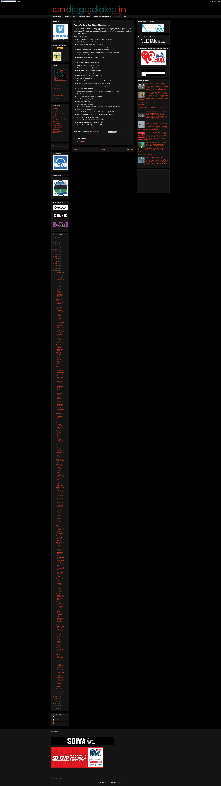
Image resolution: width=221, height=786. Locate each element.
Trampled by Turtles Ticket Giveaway (59, 388)
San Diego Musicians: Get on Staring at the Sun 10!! (60, 308)
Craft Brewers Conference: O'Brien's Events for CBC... (60, 642)
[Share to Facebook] (114, 132)
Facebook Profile (57, 91)
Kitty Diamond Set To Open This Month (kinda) (60, 650)
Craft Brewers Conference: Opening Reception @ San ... (60, 604)
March (58, 688)
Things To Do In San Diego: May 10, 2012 (59, 504)
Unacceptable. (60, 533)
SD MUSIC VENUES (84, 16)
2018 (56, 256)
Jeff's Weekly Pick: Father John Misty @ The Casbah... (60, 680)
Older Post (129, 149)
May (57, 289)
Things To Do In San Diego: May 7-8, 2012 (59, 551)
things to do (110, 134)
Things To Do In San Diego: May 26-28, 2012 (60, 340)
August (58, 282)
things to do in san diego (120, 134)
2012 (56, 270)
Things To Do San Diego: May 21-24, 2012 (59, 376)
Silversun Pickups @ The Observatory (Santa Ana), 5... (60, 566)
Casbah (55, 108)
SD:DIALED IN (57, 16)
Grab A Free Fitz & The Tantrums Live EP (59, 538)
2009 (56, 701)
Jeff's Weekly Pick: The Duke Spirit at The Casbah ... (59, 317)
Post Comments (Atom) (107, 154)
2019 (56, 254)
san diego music (82, 134)
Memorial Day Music (59, 335)
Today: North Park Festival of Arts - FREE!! (59, 396)
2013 (56, 268)
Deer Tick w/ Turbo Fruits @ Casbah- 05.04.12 (60, 498)
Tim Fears (57, 720)
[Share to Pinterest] (116, 132)
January (58, 693)
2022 (56, 247)
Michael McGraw (57, 127)
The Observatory (57, 118)
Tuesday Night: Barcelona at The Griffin (60, 324)
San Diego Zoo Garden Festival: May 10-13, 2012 (60, 490)
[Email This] (109, 132)
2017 (56, 258)
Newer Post (77, 149)
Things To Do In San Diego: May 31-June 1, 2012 (59, 294)
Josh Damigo (56, 123)
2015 (56, 263)
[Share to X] (112, 132)
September (59, 279)
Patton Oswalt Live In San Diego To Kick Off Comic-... (59, 467)
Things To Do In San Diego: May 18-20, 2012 (60, 403)
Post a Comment (80, 141)
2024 (56, 242)
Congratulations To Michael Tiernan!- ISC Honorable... (60, 627)
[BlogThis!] (111, 132)
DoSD (54, 116)
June (57, 286)
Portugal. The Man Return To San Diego (60, 574)
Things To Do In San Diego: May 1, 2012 (59, 665)
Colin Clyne (56, 129)
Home (103, 149)
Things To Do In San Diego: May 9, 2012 (59, 511)
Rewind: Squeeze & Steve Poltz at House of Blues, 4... (59, 657)
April (57, 686)
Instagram (55, 98)
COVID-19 (117, 16)
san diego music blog (93, 134)
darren (56, 723)
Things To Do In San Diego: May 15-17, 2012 (60, 433)
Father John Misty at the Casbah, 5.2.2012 (59, 612)
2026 (56, 237)
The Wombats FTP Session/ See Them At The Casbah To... (60, 519)
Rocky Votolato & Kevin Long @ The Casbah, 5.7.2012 (60, 528)
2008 (56, 703)
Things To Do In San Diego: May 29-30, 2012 (60, 330)
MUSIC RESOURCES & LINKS (102, 16)
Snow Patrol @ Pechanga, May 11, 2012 (60, 455)
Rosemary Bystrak (60, 716)
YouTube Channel (58, 95)
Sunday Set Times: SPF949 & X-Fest (59, 301)
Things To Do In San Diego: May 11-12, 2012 (60, 475)
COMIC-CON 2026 (70, 16)
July (57, 284)
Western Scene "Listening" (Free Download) (59, 482)
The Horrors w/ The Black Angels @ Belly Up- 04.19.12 (60, 619)
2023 (56, 244)
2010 (56, 698)
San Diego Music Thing (59, 114)
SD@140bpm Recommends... (60, 409)
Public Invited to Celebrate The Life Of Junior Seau (60, 558)
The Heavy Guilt (57, 125)
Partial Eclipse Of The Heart (60, 382)
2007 (56, 705)
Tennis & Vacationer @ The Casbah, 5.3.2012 (59, 447)
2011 (56, 696)
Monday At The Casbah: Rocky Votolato (60, 544)
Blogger (120, 782)
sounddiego (103, 134)
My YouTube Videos (56, 778)
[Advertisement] (153, 181)
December (59, 272)
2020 (56, 251)
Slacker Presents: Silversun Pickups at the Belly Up (60, 369)
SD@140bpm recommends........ (60, 461)
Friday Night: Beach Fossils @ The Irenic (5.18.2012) (60, 425)
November (59, 275)
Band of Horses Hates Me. (145, 154)
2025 (56, 240)
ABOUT (126, 16)
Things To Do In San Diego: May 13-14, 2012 (60, 440)
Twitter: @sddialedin (58, 85)
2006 (56, 708)
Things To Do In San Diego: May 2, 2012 (59, 635)
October (58, 277)
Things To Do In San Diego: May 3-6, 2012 (59, 589)
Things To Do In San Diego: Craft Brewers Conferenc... (60, 672)
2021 (56, 249)
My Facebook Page (56, 776)
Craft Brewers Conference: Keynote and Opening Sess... (60, 596)
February (59, 691)
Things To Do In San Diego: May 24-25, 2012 (60, 355)
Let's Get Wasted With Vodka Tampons (60, 362)
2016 (56, 261)
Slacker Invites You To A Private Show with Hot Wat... (60, 347)
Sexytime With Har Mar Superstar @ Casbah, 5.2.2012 (60, 581)
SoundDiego (56, 112)
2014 (56, 266)
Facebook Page (57, 88)
